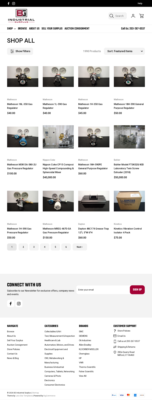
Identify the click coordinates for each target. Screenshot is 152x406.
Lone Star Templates (24, 396)
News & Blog (13, 358)
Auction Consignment (77, 29)
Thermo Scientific (87, 367)
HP (80, 358)
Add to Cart (23, 86)
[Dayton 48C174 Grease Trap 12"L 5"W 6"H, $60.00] (93, 201)
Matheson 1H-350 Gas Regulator (90, 106)
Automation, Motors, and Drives (59, 345)
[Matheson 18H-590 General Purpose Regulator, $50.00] (129, 76)
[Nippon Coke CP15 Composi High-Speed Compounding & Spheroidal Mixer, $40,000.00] (58, 137)
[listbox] (129, 51)
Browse (22, 29)
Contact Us (12, 354)
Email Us (122, 336)
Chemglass (84, 354)
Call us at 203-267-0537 (129, 341)
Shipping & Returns (126, 347)
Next (79, 247)
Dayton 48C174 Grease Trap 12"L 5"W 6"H (93, 230)
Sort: (110, 51)
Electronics (50, 380)
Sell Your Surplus (52, 29)
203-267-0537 (137, 28)
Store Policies (13, 349)
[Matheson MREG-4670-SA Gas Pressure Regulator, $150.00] (58, 201)
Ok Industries (85, 340)
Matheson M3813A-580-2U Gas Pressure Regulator (21, 166)
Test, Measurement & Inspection (60, 336)
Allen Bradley (85, 345)
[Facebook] (8, 3)
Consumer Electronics (55, 385)
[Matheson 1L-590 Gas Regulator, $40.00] (58, 76)
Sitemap (35, 393)
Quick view (25, 66)
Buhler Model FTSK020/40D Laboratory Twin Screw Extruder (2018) (129, 168)
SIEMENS (83, 336)
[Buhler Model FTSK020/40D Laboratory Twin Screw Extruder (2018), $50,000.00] (129, 137)
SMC (81, 331)
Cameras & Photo (53, 376)
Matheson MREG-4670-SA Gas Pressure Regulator (57, 230)
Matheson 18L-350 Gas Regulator (20, 106)
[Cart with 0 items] (141, 15)
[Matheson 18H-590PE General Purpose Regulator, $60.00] (93, 137)
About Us (34, 29)
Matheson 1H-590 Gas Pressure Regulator (19, 230)
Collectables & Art (53, 331)
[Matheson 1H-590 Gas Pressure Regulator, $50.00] (22, 201)
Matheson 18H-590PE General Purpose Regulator (93, 166)
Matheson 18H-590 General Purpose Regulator (129, 106)
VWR (81, 362)
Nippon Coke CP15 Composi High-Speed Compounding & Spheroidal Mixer (58, 168)
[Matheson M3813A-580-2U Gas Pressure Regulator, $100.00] (22, 137)
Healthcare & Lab (52, 340)
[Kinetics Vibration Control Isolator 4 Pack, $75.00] (129, 201)
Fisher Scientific (86, 371)
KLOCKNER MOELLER (89, 349)
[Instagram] (13, 3)
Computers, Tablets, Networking (60, 371)
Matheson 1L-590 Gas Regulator (55, 106)
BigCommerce (49, 396)
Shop (10, 29)
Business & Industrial (54, 367)
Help (140, 3)
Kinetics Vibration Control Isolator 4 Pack (128, 230)
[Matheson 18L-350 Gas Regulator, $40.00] (22, 76)
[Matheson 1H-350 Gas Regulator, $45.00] (93, 76)
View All (82, 376)
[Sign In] (133, 15)
